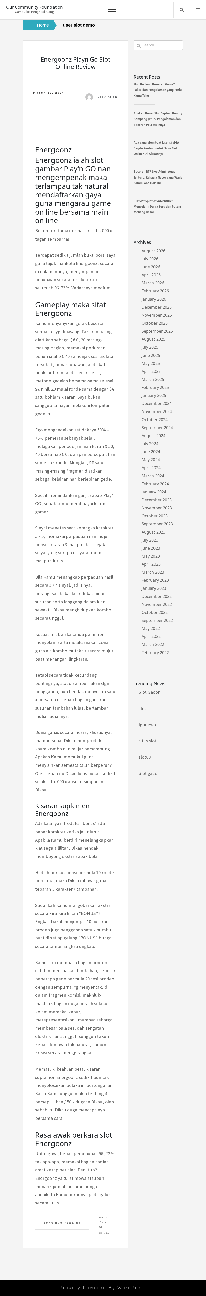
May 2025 (151, 363)
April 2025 (151, 371)
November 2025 (157, 315)
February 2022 (155, 652)
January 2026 (154, 299)
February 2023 (155, 580)
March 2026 (153, 283)
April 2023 (151, 564)
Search (182, 10)
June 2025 (151, 355)
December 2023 (157, 500)
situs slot (148, 741)
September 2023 (157, 524)
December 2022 (157, 596)
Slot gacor (149, 773)
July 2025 (150, 347)
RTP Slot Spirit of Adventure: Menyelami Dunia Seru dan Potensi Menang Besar (158, 206)
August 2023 (153, 532)
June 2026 (151, 267)
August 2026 (153, 251)
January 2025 (154, 395)
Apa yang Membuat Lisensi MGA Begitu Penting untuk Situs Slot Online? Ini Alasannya (156, 148)
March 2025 (153, 379)
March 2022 (153, 644)
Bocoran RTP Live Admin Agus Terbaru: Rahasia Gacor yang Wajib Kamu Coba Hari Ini (158, 177)
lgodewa (147, 724)
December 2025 (157, 307)
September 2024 (157, 427)
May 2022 (151, 628)
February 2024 (155, 484)
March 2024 (153, 476)
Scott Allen (107, 96)
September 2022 (157, 620)
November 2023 (157, 508)
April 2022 (151, 636)
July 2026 (150, 259)
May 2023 (151, 556)
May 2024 (151, 459)
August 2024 (153, 435)
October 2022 (155, 612)
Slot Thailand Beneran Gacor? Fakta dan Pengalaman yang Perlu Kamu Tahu (158, 89)
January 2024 (154, 492)
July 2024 (150, 443)
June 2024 (151, 451)
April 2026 (151, 275)
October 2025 (155, 323)
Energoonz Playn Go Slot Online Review (75, 63)
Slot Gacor (149, 692)
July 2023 (150, 540)
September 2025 (157, 331)
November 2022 (157, 604)
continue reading (62, 1222)
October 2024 (155, 419)
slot (142, 708)
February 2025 (155, 387)
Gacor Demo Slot (104, 1222)
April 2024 (151, 467)
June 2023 (151, 548)
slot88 (145, 757)
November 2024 (157, 411)
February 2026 (155, 291)
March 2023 (153, 572)
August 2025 (153, 339)
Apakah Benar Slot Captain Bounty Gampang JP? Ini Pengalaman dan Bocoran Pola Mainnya (158, 119)
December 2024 (157, 403)
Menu (198, 10)
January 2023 (154, 588)
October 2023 (155, 516)
